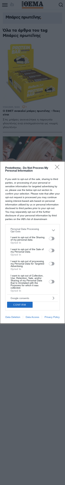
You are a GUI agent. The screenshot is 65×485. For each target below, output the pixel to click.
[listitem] (32, 230)
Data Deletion (12, 317)
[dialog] (32, 242)
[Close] (58, 168)
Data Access (32, 317)
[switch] (51, 238)
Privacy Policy (52, 317)
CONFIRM (19, 305)
